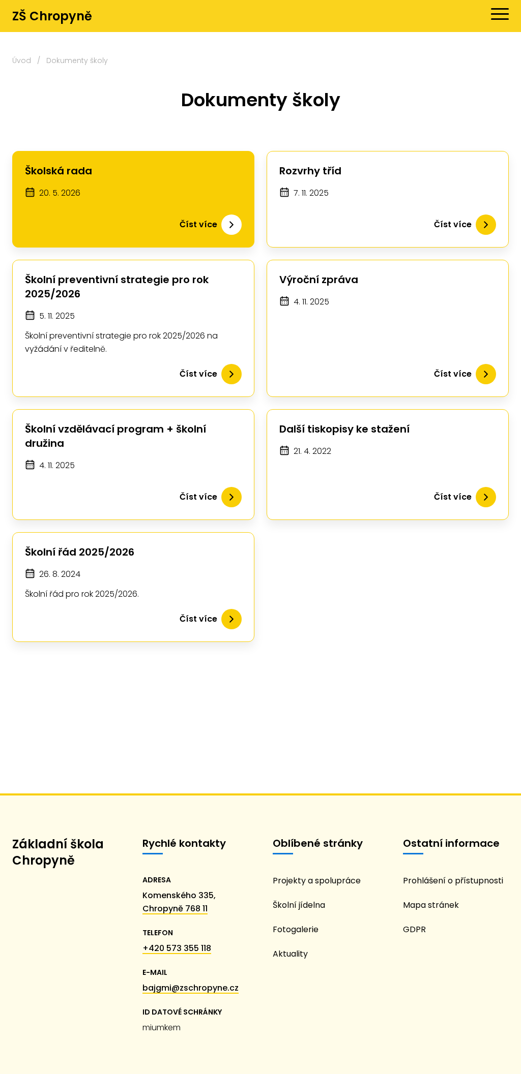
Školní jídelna (299, 905)
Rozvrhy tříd (310, 171)
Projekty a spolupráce (317, 880)
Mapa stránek (431, 905)
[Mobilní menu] (500, 14)
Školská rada (58, 171)
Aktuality (290, 954)
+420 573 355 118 (176, 948)
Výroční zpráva (318, 279)
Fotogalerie (296, 929)
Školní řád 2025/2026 (79, 552)
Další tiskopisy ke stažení (344, 429)
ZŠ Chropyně (52, 16)
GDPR (414, 929)
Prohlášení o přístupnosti (453, 880)
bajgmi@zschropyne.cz (190, 988)
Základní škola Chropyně (58, 852)
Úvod (21, 60)
